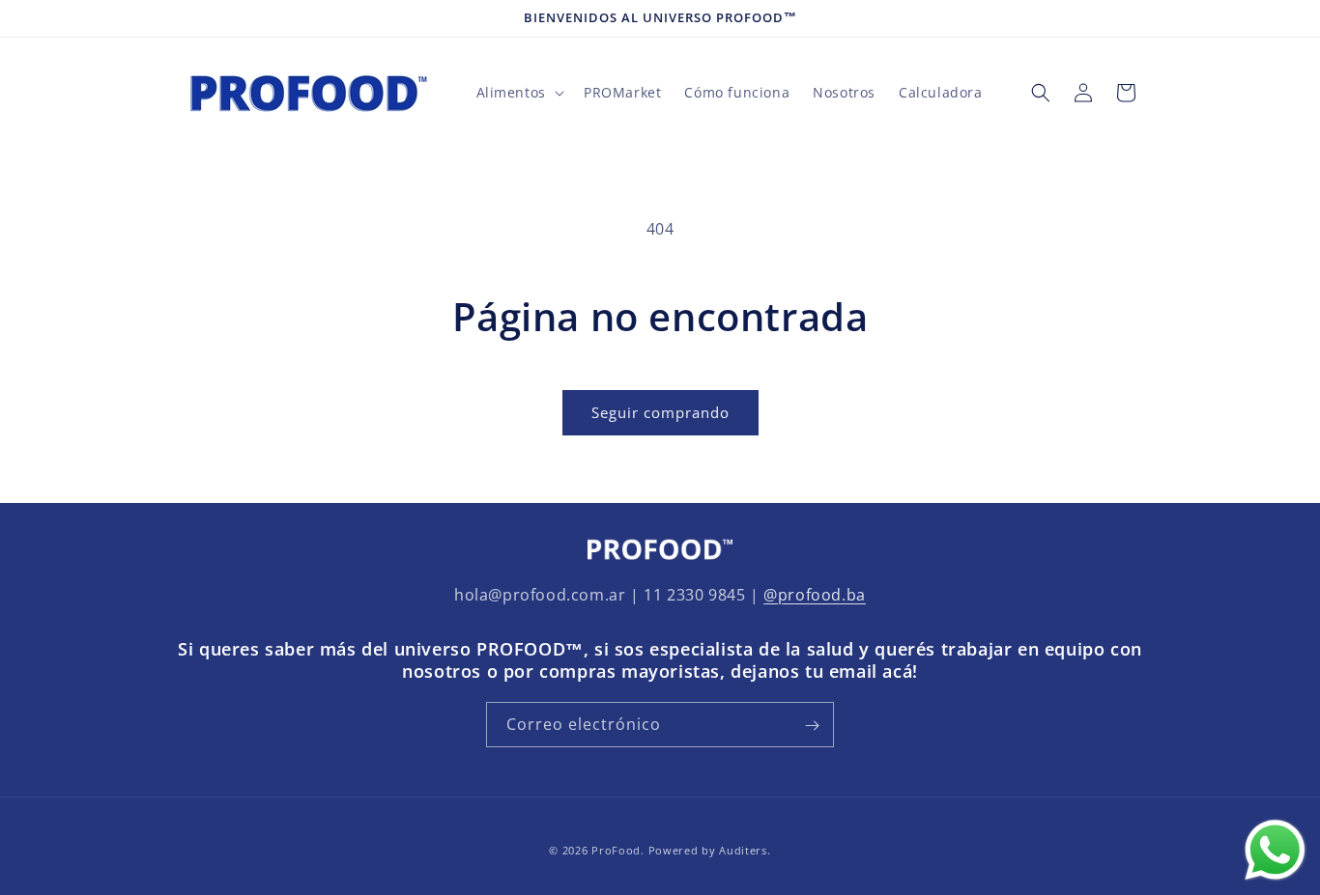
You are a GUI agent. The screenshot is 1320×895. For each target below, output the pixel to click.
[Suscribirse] (811, 725)
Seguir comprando (660, 412)
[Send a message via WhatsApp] (1275, 850)
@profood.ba (814, 594)
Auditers (743, 850)
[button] (518, 92)
